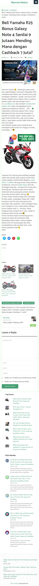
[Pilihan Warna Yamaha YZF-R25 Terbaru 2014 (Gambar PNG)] (9, 268)
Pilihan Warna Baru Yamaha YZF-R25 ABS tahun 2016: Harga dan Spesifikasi (20, 575)
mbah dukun (22, 185)
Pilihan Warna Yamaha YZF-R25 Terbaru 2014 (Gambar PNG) (9, 275)
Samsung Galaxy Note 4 (12, 303)
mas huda (6, 317)
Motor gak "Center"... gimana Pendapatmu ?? (22, 408)
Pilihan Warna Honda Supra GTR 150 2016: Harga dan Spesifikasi (21, 497)
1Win (11, 513)
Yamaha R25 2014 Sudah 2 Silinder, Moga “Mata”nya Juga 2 (25, 275)
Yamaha (13, 10)
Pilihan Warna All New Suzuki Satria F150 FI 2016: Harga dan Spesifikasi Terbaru (22, 431)
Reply (33, 325)
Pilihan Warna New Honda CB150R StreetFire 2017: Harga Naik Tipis (22, 439)
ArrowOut (13, 532)
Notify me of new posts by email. (16, 381)
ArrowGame (14, 460)
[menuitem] (19, 562)
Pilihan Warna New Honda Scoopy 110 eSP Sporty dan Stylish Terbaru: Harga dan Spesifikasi (21, 416)
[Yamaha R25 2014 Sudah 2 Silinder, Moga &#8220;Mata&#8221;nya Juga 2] (26, 268)
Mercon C (6, 58)
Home (5, 10)
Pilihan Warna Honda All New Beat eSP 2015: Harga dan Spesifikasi (22, 401)
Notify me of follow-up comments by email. (20, 378)
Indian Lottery (14, 476)
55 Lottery (13, 495)
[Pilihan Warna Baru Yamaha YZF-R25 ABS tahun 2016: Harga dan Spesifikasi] (9, 284)
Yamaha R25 (29, 303)
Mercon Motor (19, 2)
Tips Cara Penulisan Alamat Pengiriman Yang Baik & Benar (22, 424)
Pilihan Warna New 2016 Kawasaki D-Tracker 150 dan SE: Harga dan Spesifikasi (23, 447)
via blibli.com (9, 104)
